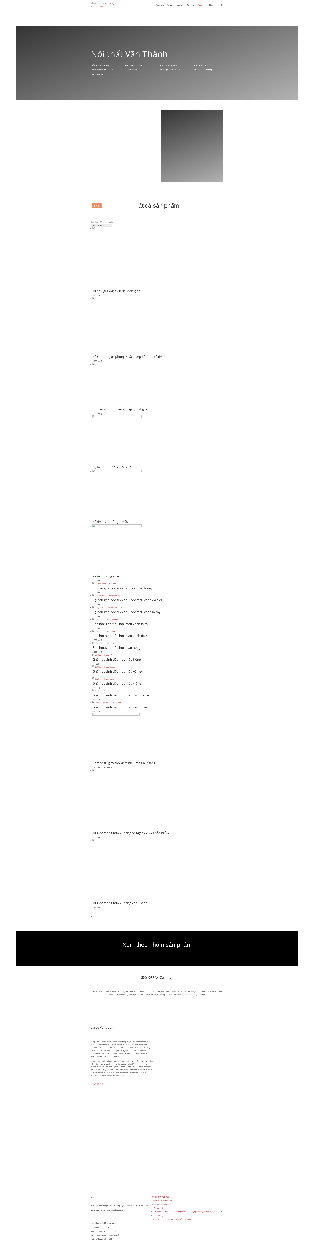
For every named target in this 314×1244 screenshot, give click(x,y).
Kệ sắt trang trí (156, 1208)
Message (94, 1178)
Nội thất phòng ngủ (158, 1215)
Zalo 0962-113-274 (182, 96)
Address (94, 1170)
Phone (93, 1160)
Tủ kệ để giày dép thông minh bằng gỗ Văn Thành (170, 1219)
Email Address (97, 1165)
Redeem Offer (157, 1002)
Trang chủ (160, 5)
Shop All (98, 1083)
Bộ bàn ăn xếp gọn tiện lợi (161, 1204)
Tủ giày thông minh (175, 5)
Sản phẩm (202, 5)
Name (93, 1156)
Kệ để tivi (191, 5)
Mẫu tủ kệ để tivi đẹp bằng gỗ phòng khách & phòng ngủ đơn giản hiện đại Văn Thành (186, 1212)
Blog (211, 5)
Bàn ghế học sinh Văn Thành (162, 1200)
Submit (97, 1182)
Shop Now (122, 133)
